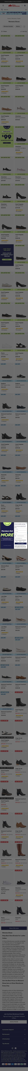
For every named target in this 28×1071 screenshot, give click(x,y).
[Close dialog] (26, 523)
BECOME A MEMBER (21, 543)
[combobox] (16, 536)
